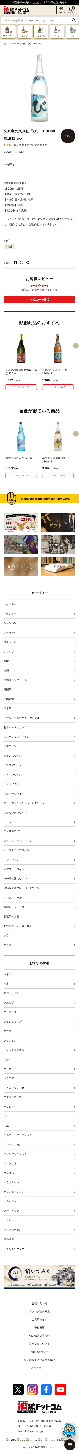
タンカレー (10, 1116)
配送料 (7, 144)
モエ (6, 1125)
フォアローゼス (13, 1229)
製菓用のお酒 (11, 916)
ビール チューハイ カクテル (22, 717)
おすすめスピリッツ (15, 727)
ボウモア (9, 1078)
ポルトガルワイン (14, 793)
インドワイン (11, 859)
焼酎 (6, 660)
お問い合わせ (39, 1303)
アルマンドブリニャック (18, 1135)
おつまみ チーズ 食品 (18, 925)
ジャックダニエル (14, 1049)
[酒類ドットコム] (16, 10)
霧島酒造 (9, 1239)
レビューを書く (39, 299)
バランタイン (11, 1182)
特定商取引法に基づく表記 (39, 1359)
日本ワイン (10, 746)
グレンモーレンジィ (15, 1191)
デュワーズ (10, 1012)
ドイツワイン (11, 783)
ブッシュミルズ (13, 1021)
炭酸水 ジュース (14, 907)
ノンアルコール (13, 897)
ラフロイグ (10, 1106)
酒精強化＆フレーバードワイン (22, 888)
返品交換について (39, 1343)
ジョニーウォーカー (15, 1087)
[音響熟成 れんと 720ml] (21, 436)
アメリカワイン (13, 831)
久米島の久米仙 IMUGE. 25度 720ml (21, 371)
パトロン (9, 1220)
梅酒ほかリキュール (15, 679)
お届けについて (39, 1351)
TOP (6, 43)
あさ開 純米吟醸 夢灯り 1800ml (55, 459)
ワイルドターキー (14, 1248)
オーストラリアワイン (16, 850)
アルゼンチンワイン (15, 812)
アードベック (11, 1210)
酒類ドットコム (48, 1447)
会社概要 (39, 1327)
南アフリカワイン (14, 869)
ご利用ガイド (39, 1319)
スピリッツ (10, 632)
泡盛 (10, 246)
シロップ (9, 651)
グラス (7, 935)
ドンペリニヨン (13, 1144)
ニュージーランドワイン (18, 840)
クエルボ (9, 1002)
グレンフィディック (15, 1154)
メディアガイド (39, 1368)
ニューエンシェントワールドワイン (24, 802)
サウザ (7, 1030)
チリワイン (10, 821)
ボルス (7, 1059)
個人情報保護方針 (39, 1335)
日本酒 (7, 708)
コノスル (9, 1172)
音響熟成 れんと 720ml (19, 457)
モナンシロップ (13, 1097)
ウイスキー (10, 604)
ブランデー (10, 613)
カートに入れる (21, 387)
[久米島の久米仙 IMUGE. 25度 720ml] (21, 348)
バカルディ (10, 1201)
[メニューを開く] (69, 1444)
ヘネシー (9, 974)
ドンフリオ (10, 1163)
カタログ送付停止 (39, 1311)
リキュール (10, 642)
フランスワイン (13, 755)
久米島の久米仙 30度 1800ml (54, 371)
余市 (6, 983)
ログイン (61, 12)
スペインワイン (13, 774)
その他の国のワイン (15, 878)
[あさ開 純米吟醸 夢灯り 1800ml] (57, 436)
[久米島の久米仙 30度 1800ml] (57, 348)
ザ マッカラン (12, 993)
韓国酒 (7, 689)
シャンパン (10, 623)
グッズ (7, 944)
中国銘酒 (9, 698)
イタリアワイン (13, 764)
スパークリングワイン (16, 736)
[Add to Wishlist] (28, 361)
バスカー (9, 1068)
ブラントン (10, 1040)
